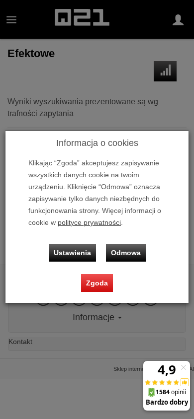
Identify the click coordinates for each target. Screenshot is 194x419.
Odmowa (126, 253)
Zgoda (97, 283)
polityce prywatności (89, 222)
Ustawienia (72, 253)
